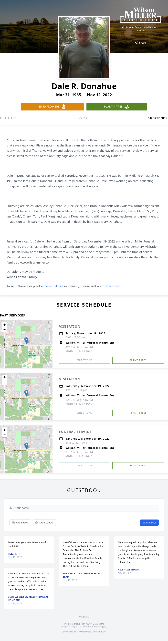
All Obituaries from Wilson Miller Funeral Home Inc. (140, 28)
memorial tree (53, 286)
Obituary (8, 118)
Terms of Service (93, 626)
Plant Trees (138, 360)
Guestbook (157, 118)
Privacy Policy (75, 626)
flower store (111, 286)
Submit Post (149, 522)
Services (82, 118)
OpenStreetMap (87, 631)
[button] (26, 340)
